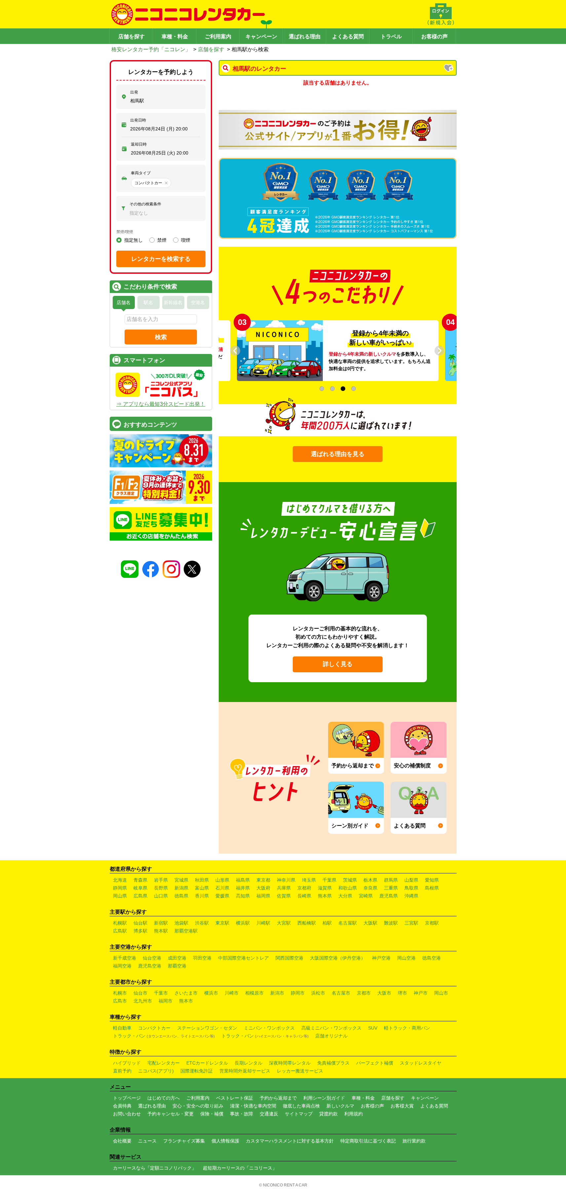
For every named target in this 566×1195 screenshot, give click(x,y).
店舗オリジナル (331, 1035)
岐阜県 (140, 888)
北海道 (120, 880)
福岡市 (165, 1000)
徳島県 (181, 895)
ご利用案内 (218, 36)
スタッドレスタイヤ (420, 1063)
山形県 (222, 880)
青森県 (140, 880)
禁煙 (162, 240)
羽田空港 (202, 958)
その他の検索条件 (145, 204)
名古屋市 (341, 993)
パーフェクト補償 (374, 1063)
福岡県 (263, 895)
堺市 (402, 993)
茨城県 (350, 880)
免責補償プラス (333, 1063)
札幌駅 (120, 923)
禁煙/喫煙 (124, 231)
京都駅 (432, 923)
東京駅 (222, 923)
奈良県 (370, 888)
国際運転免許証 (196, 1070)
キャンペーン (261, 36)
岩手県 (161, 880)
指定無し (133, 240)
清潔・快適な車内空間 (253, 1105)
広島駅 (120, 930)
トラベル (391, 36)
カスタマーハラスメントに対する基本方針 (290, 1140)
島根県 (432, 888)
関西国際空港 (289, 958)
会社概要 (122, 1140)
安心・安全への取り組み (197, 1105)
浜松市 (318, 993)
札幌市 (120, 993)
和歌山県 (347, 888)
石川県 (222, 888)
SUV (372, 1028)
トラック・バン (164, 1035)
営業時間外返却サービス (244, 1070)
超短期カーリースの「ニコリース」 (240, 1168)
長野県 (161, 888)
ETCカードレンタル (207, 1063)
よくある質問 (348, 36)
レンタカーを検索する (161, 259)
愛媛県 (222, 895)
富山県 (202, 888)
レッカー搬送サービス (300, 1070)
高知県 (243, 895)
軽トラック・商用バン (407, 1028)
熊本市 (186, 1000)
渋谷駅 (202, 923)
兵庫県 (284, 888)
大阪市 (384, 993)
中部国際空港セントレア (243, 958)
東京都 (263, 880)
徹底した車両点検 (301, 1105)
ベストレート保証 (234, 1098)
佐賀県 (284, 895)
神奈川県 (286, 880)
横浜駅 (243, 923)
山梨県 (411, 880)
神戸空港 (381, 958)
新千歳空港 (124, 958)
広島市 (120, 1000)
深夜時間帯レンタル (290, 1063)
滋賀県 (325, 888)
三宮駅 (411, 923)
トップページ (127, 1098)
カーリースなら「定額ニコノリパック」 (154, 1168)
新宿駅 (161, 923)
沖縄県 (411, 895)
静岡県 (120, 888)
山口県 (161, 895)
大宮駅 (284, 923)
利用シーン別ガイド (324, 1098)
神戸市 (421, 993)
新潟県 (181, 888)
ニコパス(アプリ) (156, 1070)
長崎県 (304, 895)
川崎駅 (263, 923)
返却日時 (139, 144)
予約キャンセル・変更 (170, 1113)
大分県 (345, 895)
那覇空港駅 (186, 930)
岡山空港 (406, 958)
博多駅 (140, 930)
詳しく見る (338, 664)
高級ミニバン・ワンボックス (331, 1028)
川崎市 (232, 993)
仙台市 (140, 993)
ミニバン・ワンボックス (269, 1028)
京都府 (304, 888)
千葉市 (161, 993)
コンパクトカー (154, 1028)
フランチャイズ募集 (184, 1140)
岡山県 (120, 895)
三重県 (391, 888)
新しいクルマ (340, 1105)
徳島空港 (431, 958)
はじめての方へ (163, 1098)
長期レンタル (248, 1063)
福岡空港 (122, 965)
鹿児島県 (388, 895)
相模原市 (254, 993)
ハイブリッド (127, 1063)
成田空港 (177, 958)
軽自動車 (122, 1028)
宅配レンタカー (163, 1063)
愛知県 (432, 880)
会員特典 (122, 1105)
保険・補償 (211, 1113)
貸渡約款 (328, 1113)
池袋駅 (181, 923)
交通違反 (269, 1113)
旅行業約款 (414, 1140)
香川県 (202, 895)
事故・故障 (241, 1113)
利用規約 (353, 1113)
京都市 (364, 993)
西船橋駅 (306, 923)
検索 (161, 337)
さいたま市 (186, 993)
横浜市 (211, 993)
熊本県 (325, 895)
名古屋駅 (347, 923)
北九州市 (142, 1000)
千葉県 (329, 880)
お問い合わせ (127, 1113)
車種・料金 (175, 36)
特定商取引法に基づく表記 (368, 1140)
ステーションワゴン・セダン (207, 1028)
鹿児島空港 (149, 965)
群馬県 (391, 880)
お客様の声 (434, 36)
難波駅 (391, 923)
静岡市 (298, 993)
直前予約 (122, 1070)
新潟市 (277, 993)
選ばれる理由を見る (337, 454)
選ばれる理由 (305, 36)
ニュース (147, 1140)
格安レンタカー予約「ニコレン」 (151, 49)
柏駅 (327, 923)
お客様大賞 (402, 1105)
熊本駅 (161, 930)
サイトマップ (299, 1113)
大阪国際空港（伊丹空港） (337, 958)
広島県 (140, 895)
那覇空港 (177, 965)
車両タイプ (141, 173)
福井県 (243, 888)
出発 (134, 92)
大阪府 (263, 888)
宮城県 (181, 880)
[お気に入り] (449, 68)
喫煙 (185, 240)
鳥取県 (411, 888)
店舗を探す (131, 36)
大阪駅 (370, 923)
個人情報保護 (225, 1140)
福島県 (243, 880)
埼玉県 (309, 880)
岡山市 (441, 993)
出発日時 (138, 120)
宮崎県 (366, 895)
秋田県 (202, 880)
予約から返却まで (278, 1098)
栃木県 (370, 880)
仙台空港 (152, 958)
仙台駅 (140, 923)
